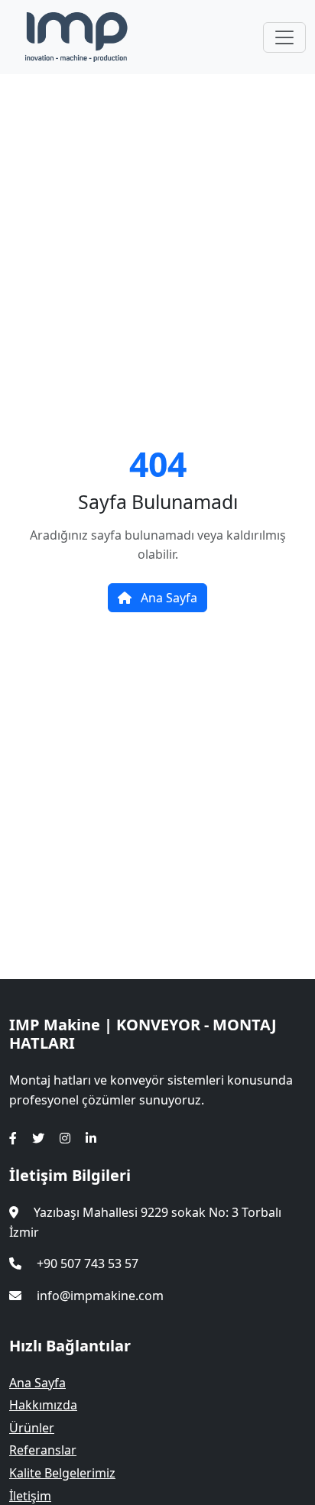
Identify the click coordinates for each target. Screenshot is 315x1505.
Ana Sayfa (167, 597)
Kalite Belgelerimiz (62, 1472)
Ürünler (31, 1427)
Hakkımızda (43, 1404)
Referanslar (42, 1450)
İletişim (30, 1495)
